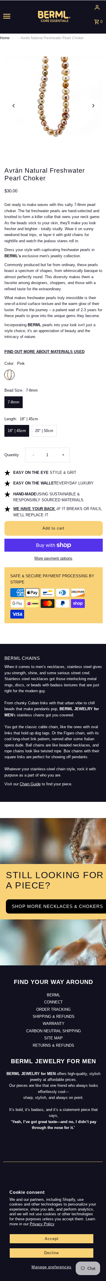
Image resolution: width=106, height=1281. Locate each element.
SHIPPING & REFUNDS (53, 1016)
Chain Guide (30, 784)
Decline (51, 1253)
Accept (52, 1239)
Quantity (11, 455)
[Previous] (14, 105)
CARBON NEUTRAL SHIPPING (53, 1031)
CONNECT (53, 1002)
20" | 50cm (44, 430)
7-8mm (13, 402)
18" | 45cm (17, 430)
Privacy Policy (42, 1224)
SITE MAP (53, 1038)
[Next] (93, 105)
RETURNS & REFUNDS (53, 1045)
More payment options (53, 558)
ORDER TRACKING (53, 1009)
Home (5, 38)
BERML (53, 995)
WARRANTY (53, 1023)
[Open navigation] (11, 16)
